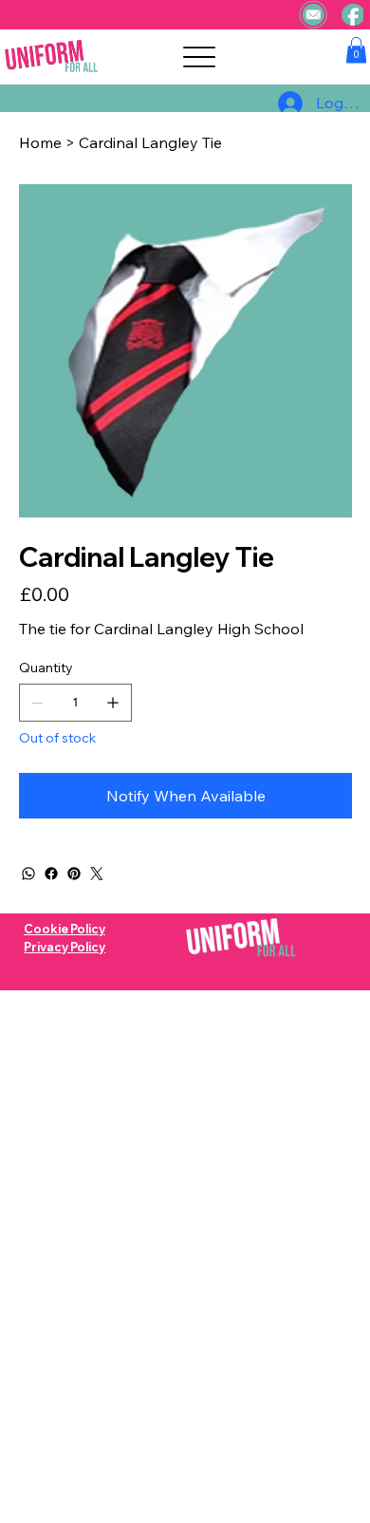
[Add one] (113, 703)
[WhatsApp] (28, 873)
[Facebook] (51, 873)
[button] (356, 50)
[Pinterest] (74, 873)
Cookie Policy (64, 928)
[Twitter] (96, 873)
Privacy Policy (64, 946)
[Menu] (198, 57)
